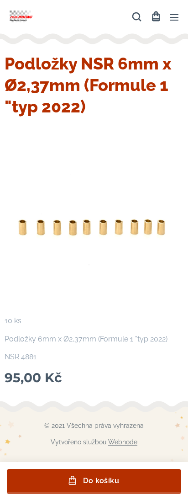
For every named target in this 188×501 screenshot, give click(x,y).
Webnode (122, 442)
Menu (174, 17)
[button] (136, 16)
